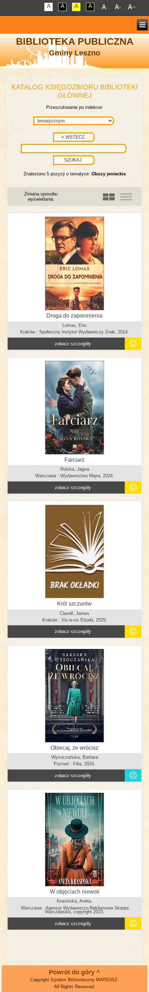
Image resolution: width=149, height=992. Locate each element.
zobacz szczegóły (73, 343)
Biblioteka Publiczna (74, 41)
